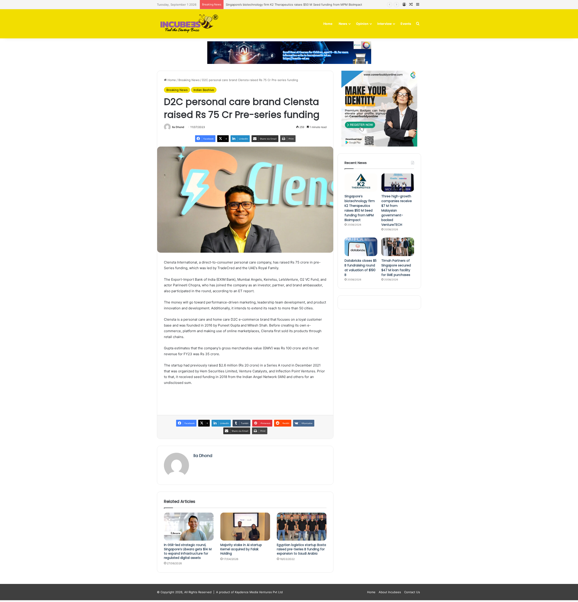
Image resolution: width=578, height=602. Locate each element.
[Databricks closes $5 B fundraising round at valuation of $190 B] (361, 247)
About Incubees (390, 592)
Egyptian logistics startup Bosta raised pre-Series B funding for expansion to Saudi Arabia (301, 549)
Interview (384, 24)
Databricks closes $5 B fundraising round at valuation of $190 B (361, 267)
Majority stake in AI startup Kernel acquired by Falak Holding (241, 549)
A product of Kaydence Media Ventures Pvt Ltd (249, 592)
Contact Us (412, 592)
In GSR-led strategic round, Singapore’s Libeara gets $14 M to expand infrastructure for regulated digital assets (188, 551)
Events (406, 24)
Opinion (362, 24)
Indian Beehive (203, 90)
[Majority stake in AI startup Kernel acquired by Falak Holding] (245, 527)
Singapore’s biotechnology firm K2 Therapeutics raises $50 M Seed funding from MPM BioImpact (294, 4)
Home (327, 24)
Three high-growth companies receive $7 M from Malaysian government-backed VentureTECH (396, 210)
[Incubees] (188, 23)
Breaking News (189, 80)
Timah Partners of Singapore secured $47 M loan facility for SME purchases (396, 267)
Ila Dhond (178, 127)
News (343, 24)
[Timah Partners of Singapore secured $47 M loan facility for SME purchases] (397, 247)
